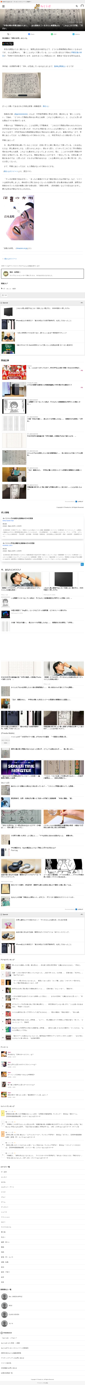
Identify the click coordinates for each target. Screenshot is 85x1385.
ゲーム (3, 1202)
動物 (2, 1247)
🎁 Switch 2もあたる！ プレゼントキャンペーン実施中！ (16, 1)
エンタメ (4, 1177)
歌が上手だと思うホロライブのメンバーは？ (22, 1064)
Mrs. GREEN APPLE (15, 1296)
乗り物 (3, 1232)
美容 (2, 1282)
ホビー (3, 1222)
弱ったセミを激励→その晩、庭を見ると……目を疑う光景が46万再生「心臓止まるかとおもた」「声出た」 (46, 965)
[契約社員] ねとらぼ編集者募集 (11, 1353)
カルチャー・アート (7, 1187)
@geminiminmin (21, 114)
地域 (2, 1252)
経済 (2, 1277)
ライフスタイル (6, 1227)
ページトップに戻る (42, 1383)
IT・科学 (4, 1172)
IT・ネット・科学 (9, 289)
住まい (3, 1237)
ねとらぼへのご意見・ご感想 (10, 1343)
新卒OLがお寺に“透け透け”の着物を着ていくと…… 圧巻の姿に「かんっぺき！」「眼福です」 (43, 988)
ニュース (4, 1212)
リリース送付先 (6, 1363)
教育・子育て (5, 1272)
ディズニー (4, 1207)
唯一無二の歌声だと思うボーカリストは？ (21, 1085)
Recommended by (70, 501)
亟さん (45, 106)
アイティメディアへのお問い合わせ (12, 1358)
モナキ (11, 1323)
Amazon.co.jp (21, 248)
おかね (3, 1182)
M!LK (10, 1305)
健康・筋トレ (5, 1242)
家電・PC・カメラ (7, 1257)
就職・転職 (4, 1262)
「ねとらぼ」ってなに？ (9, 1338)
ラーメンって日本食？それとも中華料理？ (21, 1075)
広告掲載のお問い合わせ (9, 1368)
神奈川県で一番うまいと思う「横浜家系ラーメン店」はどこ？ (28, 1095)
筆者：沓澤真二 (15, 272)
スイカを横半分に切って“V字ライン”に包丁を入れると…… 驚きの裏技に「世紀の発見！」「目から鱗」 (46, 1012)
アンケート (4, 1047)
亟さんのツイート (11, 171)
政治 (2, 1267)
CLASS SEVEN (14, 1314)
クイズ (3, 1192)
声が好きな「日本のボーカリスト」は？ (21, 1054)
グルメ (3, 1197)
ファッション (5, 1217)
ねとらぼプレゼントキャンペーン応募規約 (14, 1348)
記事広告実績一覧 (7, 1373)
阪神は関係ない (60, 66)
